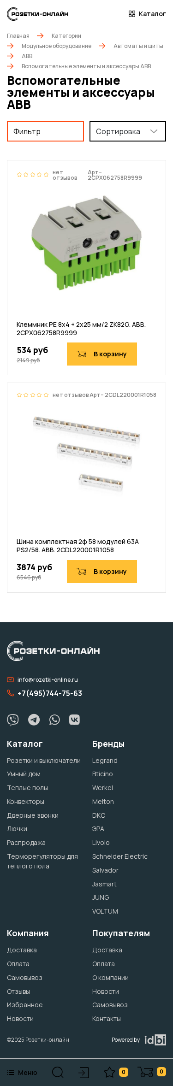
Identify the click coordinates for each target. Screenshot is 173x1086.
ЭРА (98, 828)
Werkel (102, 787)
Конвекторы (25, 801)
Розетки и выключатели (44, 760)
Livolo (101, 842)
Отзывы (18, 991)
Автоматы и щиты (138, 46)
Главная (18, 36)
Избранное (25, 1004)
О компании (110, 977)
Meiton (103, 801)
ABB (27, 56)
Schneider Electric (120, 856)
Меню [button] (27, 1072)
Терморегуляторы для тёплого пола (42, 861)
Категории (66, 36)
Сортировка (118, 131)
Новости (20, 1018)
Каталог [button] (152, 14)
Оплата (18, 963)
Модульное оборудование (56, 46)
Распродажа (26, 842)
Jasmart (104, 883)
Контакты (106, 1018)
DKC (98, 815)
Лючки (17, 828)
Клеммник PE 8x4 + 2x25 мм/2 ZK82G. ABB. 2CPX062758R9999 (81, 328)
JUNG (100, 897)
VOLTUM (105, 911)
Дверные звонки (33, 815)
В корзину (110, 353)
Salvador (105, 870)
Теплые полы (27, 787)
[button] (58, 1072)
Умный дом (24, 773)
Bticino (102, 773)
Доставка (22, 949)
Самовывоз (24, 977)
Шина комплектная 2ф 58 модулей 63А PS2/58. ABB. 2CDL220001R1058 (78, 545)
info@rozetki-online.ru (48, 680)
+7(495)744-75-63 (50, 693)
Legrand (105, 760)
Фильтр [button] (27, 131)
